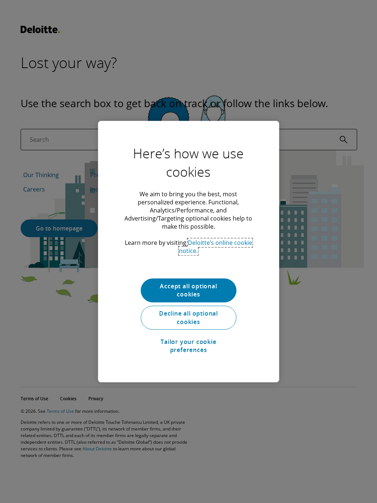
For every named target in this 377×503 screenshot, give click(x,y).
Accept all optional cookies (188, 290)
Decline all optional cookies (188, 318)
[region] (188, 251)
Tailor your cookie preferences (188, 346)
